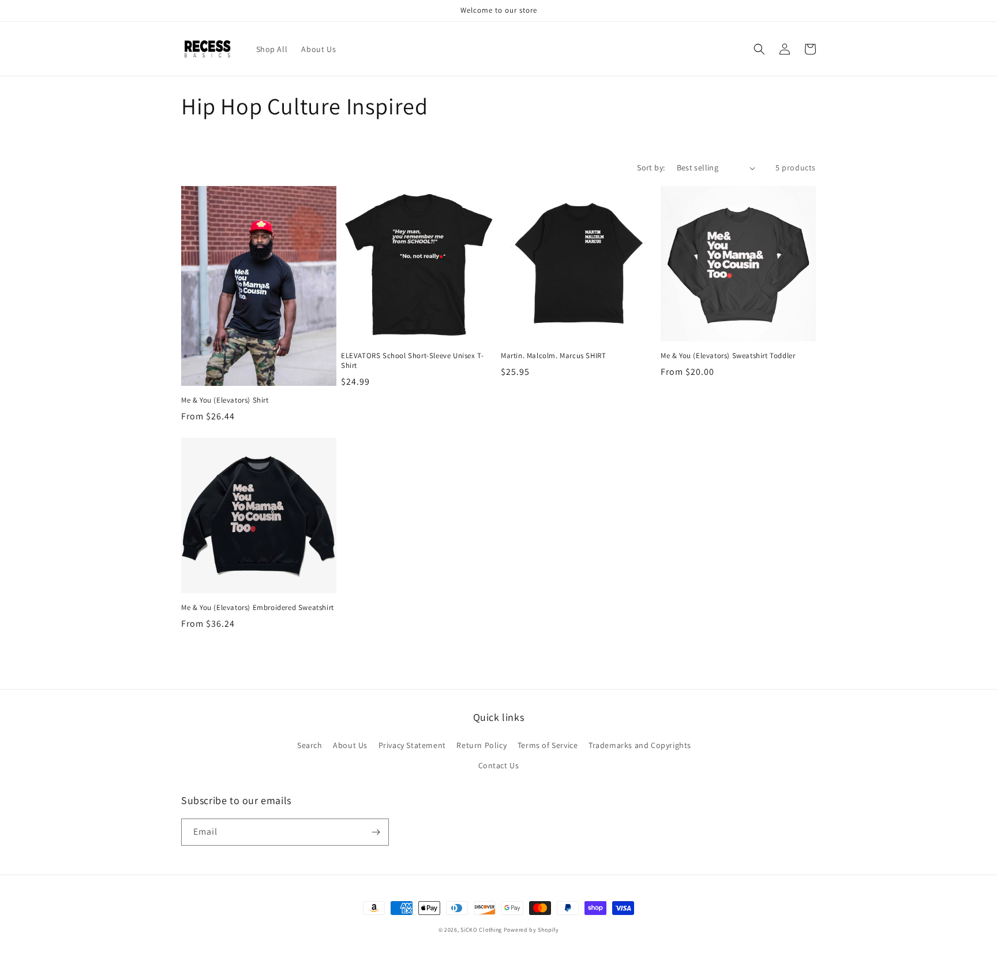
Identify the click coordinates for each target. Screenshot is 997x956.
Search (310, 745)
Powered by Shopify (531, 929)
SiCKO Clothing (481, 929)
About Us (350, 745)
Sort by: (651, 167)
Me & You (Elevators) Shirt (225, 400)
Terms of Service (548, 745)
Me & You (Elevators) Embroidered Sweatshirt (257, 607)
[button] (759, 49)
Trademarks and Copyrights (640, 745)
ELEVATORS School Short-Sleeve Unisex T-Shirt (412, 360)
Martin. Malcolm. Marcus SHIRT (553, 355)
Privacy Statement (412, 745)
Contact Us (498, 765)
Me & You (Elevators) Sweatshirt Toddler (728, 355)
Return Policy (481, 745)
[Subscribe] (375, 832)
